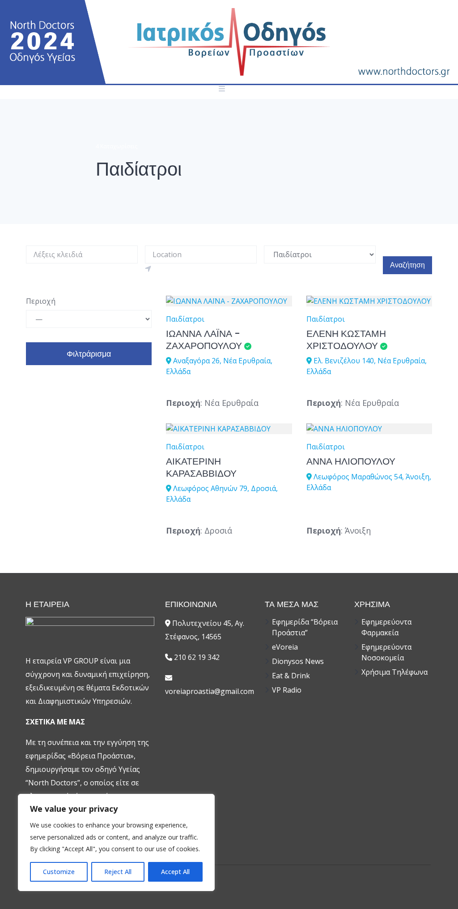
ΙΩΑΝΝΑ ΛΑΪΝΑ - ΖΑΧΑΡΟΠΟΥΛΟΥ (204, 339)
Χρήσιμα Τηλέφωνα (394, 672)
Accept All (175, 871)
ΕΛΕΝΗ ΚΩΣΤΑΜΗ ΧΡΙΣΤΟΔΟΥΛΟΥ (346, 339)
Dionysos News (298, 661)
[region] (116, 842)
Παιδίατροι (185, 319)
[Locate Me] (148, 269)
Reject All (117, 871)
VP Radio (286, 690)
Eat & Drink (291, 676)
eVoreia (285, 647)
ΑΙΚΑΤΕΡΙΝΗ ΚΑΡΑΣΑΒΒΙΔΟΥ (201, 467)
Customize (59, 871)
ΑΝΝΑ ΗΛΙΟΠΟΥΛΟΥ (350, 461)
